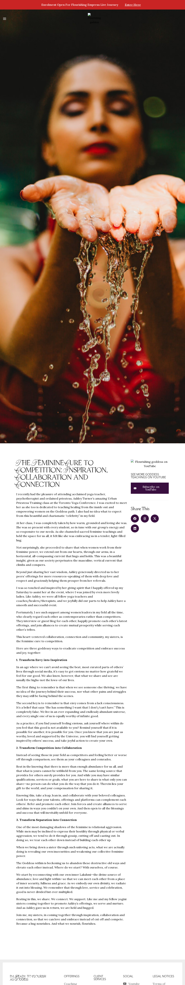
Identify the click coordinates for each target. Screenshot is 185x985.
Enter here (133, 4)
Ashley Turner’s (83, 498)
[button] (135, 518)
